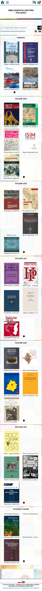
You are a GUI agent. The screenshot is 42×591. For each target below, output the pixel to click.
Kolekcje (22, 31)
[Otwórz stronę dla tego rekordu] (12, 52)
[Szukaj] (39, 28)
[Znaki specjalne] (39, 31)
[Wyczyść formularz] (35, 31)
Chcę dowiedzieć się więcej (11, 588)
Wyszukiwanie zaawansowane (10, 31)
